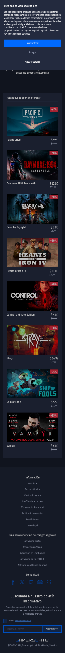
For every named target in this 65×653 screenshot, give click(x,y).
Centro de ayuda (32, 495)
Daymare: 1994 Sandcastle (21, 183)
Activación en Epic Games (32, 553)
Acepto (20, 620)
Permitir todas (32, 43)
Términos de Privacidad (32, 507)
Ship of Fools (14, 402)
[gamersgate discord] (40, 582)
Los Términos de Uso (32, 501)
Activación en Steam (32, 547)
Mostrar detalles (32, 61)
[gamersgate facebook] (13, 582)
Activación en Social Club (32, 559)
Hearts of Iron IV (16, 271)
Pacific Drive (14, 140)
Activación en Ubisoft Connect (32, 565)
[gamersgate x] (22, 582)
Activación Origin (32, 541)
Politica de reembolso (32, 513)
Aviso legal (33, 525)
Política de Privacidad (23, 620)
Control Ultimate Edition (21, 314)
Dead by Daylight (16, 227)
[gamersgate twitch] (31, 582)
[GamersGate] (32, 642)
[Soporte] (49, 582)
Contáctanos (32, 519)
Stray (10, 358)
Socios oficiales (32, 489)
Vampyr (11, 445)
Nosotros (32, 483)
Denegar (32, 52)
